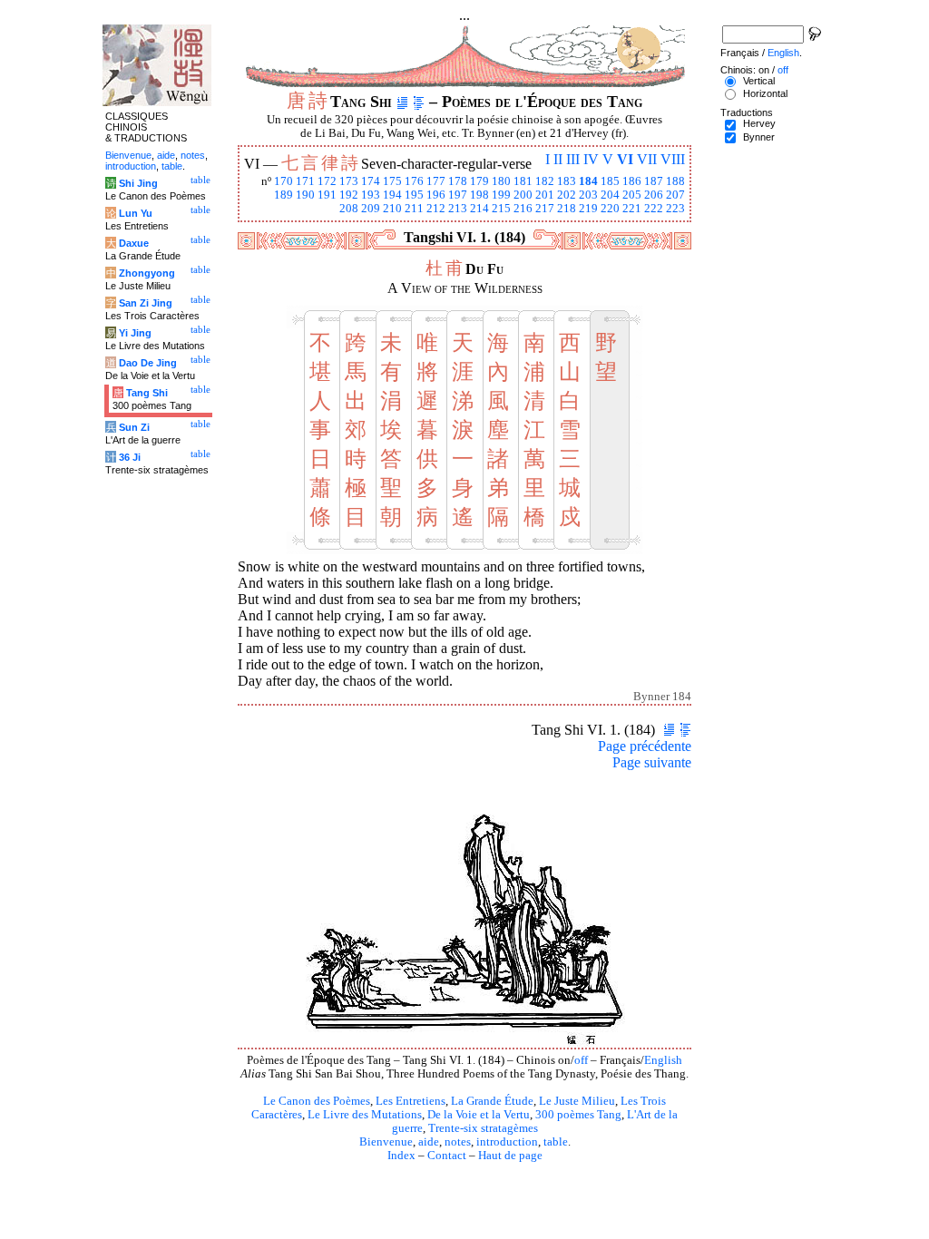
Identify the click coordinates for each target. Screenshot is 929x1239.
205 (631, 195)
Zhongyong (147, 273)
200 (523, 195)
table (555, 1142)
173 (348, 181)
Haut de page (510, 1155)
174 (370, 181)
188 (675, 181)
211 (414, 208)
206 (653, 195)
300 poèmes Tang (578, 1114)
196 (435, 195)
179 (479, 181)
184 (588, 181)
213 (457, 208)
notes (458, 1142)
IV (591, 159)
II (557, 159)
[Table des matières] (419, 102)
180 (501, 181)
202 (566, 195)
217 (544, 208)
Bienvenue (386, 1142)
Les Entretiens (410, 1101)
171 (305, 181)
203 (588, 195)
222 (653, 208)
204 (610, 195)
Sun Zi (134, 427)
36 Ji (130, 457)
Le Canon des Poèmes (316, 1101)
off (581, 1060)
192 (348, 195)
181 (523, 181)
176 (414, 181)
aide (428, 1142)
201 (544, 195)
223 (675, 208)
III (573, 159)
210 (392, 208)
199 (501, 195)
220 (610, 208)
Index (401, 1155)
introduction (507, 1142)
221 (631, 208)
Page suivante (651, 762)
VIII (672, 159)
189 (283, 195)
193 (370, 195)
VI (625, 159)
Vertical (759, 80)
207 (675, 195)
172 (327, 181)
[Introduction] (402, 102)
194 (392, 195)
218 (566, 208)
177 (435, 181)
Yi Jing (135, 332)
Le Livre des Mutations (365, 1114)
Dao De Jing (148, 362)
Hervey (759, 123)
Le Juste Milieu (577, 1101)
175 (392, 181)
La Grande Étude (492, 1101)
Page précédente (644, 746)
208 (348, 208)
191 (327, 195)
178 (457, 181)
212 (435, 208)
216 (523, 208)
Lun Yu (135, 213)
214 (479, 208)
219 (588, 208)
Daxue (134, 243)
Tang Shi (147, 392)
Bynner (759, 137)
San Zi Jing (145, 303)
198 (479, 195)
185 (610, 181)
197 (457, 195)
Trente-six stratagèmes (483, 1128)
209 (370, 208)
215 (501, 208)
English (663, 1060)
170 (283, 181)
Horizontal (765, 93)
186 (631, 181)
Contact (446, 1155)
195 (414, 195)
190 (305, 195)
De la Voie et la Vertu (478, 1114)
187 (653, 181)
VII (647, 159)
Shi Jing (138, 183)
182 (544, 181)
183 (566, 181)
